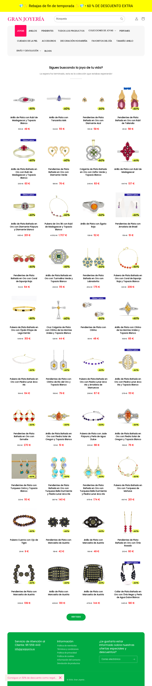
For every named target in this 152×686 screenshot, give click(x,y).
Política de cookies (65, 656)
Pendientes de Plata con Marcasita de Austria (58, 541)
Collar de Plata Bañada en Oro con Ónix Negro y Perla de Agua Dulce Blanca (128, 594)
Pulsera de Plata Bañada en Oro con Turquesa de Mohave (128, 488)
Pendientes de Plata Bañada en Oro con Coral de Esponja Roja (24, 278)
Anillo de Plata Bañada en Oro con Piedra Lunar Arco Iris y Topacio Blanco (127, 382)
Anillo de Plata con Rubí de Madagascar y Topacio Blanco (24, 120)
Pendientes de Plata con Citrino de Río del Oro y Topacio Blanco (58, 382)
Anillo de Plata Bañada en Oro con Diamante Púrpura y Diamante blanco (24, 226)
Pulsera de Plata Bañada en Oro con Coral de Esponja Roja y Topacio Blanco (128, 278)
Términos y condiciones (68, 649)
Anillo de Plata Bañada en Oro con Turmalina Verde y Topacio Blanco (59, 278)
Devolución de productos (68, 663)
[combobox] (89, 19)
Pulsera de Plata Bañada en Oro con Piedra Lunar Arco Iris (24, 382)
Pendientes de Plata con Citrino (93, 329)
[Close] (60, 678)
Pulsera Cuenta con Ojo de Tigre (24, 541)
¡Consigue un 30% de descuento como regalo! (32, 677)
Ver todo (76, 616)
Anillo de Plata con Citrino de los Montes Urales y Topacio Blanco (128, 330)
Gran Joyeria (79, 680)
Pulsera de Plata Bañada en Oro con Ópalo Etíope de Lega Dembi (24, 330)
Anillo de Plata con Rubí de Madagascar (128, 171)
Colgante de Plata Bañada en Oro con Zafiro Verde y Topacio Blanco (93, 172)
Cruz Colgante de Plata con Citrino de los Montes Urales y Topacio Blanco (58, 330)
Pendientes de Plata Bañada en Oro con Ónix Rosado (128, 543)
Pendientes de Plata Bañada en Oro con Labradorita (93, 278)
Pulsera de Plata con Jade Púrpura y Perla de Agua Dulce (93, 436)
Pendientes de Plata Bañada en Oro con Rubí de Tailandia (128, 120)
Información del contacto (68, 660)
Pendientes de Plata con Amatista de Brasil (128, 225)
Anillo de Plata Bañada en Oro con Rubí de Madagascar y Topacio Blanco (24, 173)
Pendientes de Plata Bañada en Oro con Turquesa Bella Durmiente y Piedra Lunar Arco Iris (58, 489)
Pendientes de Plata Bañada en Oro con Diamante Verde (58, 172)
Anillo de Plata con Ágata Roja (93, 225)
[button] (102, 30)
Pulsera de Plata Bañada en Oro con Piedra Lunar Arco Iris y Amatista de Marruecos (93, 383)
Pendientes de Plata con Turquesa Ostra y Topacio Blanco (24, 488)
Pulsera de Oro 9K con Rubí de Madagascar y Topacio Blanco (59, 226)
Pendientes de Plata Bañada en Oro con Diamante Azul (93, 120)
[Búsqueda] (121, 19)
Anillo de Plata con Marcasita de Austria (93, 541)
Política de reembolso (67, 646)
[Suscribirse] (134, 659)
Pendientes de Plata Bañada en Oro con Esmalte (24, 436)
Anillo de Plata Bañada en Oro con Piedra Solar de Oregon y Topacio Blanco (59, 436)
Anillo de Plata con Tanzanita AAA (58, 119)
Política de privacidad (67, 653)
